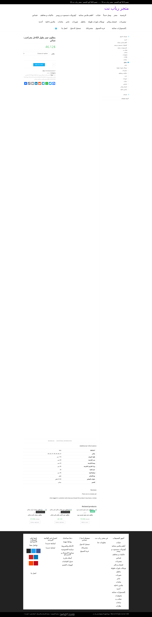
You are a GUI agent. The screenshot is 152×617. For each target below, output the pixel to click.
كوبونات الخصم (67, 565)
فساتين (125, 84)
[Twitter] (33, 551)
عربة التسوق (84, 551)
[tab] (64, 441)
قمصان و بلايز (118, 565)
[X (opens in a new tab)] (24, 2)
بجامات (125, 59)
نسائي (35, 79)
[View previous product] (27, 37)
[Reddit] (31, 563)
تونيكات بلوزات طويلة (122, 68)
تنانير (125, 65)
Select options (60, 522)
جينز (46, 79)
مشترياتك (84, 548)
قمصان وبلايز (124, 87)
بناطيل (48, 73)
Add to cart (39, 64)
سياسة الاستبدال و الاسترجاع (67, 554)
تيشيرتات (124, 70)
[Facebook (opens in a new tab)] (27, 2)
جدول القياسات (67, 561)
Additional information (64, 441)
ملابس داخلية (124, 89)
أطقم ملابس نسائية (122, 42)
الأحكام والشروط (67, 546)
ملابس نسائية (41, 79)
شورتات (125, 78)
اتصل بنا (33, 573)
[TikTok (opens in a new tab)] (39, 2)
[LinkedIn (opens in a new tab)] (34, 2)
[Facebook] (38, 551)
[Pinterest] (36, 563)
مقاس (53, 54)
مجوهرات (125, 55)
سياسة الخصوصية (67, 549)
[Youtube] (31, 557)
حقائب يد (125, 50)
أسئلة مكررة (67, 558)
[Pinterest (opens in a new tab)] (29, 2)
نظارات (125, 57)
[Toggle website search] (51, 28)
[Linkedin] (36, 557)
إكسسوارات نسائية (122, 48)
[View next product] (24, 37)
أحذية (125, 40)
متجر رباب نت (116, 8)
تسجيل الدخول (84, 544)
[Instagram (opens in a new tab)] (32, 2)
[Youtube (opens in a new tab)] (37, 2)
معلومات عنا (101, 542)
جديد (126, 76)
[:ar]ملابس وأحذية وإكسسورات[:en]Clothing (42, 75)
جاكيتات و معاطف (123, 73)
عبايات (125, 81)
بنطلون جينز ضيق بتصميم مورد (85, 515)
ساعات (125, 52)
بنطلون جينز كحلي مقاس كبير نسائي (59, 515)
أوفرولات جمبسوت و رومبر (120, 45)
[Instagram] (28, 551)
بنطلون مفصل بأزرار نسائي (35, 515)
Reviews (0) (51, 441)
